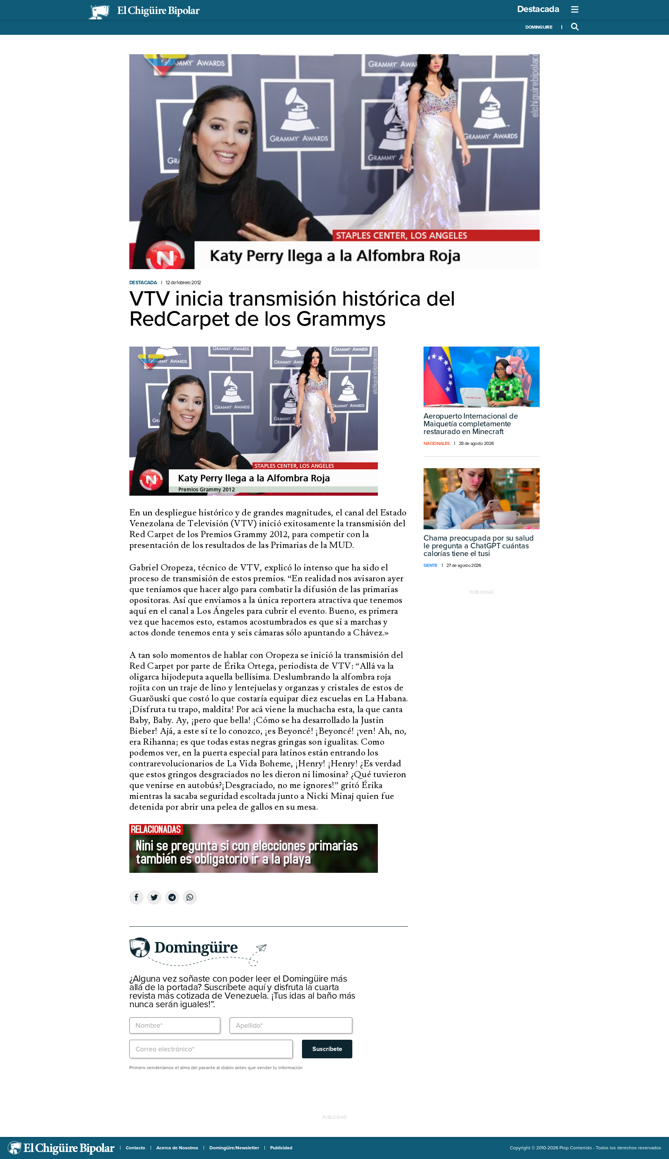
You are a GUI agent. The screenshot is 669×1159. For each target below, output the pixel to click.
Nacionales (436, 443)
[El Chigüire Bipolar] (143, 12)
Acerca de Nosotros (177, 1147)
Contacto (135, 1147)
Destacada (538, 9)
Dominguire (538, 27)
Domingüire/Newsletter (234, 1147)
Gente (430, 565)
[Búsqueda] (575, 27)
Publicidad (281, 1147)
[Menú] (575, 9)
